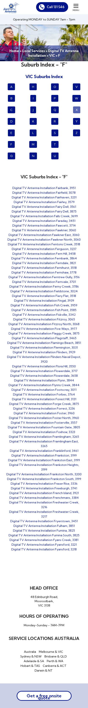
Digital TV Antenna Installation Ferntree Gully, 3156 (44, 277)
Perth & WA (55, 661)
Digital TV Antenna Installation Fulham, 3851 (44, 526)
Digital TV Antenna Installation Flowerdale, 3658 (44, 376)
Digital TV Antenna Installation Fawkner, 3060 (44, 230)
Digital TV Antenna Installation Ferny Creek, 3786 (44, 286)
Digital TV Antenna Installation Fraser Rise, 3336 (44, 484)
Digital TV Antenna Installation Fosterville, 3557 (44, 423)
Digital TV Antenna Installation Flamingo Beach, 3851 (44, 343)
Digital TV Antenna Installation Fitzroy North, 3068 (44, 324)
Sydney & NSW (31, 656)
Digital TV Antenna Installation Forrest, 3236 (44, 408)
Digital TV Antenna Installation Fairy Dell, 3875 (44, 211)
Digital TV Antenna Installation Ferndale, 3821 (44, 263)
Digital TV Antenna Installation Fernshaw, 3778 (44, 272)
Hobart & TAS (30, 666)
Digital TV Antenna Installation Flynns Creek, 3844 (44, 385)
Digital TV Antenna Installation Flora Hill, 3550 (44, 366)
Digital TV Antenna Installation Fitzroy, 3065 (44, 319)
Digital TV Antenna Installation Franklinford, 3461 (44, 451)
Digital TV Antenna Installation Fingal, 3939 (44, 300)
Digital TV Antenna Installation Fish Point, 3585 (44, 310)
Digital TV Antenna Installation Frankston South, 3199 (44, 479)
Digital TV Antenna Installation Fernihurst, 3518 (44, 268)
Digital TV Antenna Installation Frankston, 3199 (44, 455)
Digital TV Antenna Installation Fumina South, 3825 (44, 535)
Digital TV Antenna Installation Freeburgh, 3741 (44, 488)
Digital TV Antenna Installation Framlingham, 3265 (44, 437)
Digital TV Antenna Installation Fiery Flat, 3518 (44, 296)
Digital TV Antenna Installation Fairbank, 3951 (44, 188)
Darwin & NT (44, 670)
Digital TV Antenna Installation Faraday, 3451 (44, 221)
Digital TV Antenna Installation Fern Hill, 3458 (44, 254)
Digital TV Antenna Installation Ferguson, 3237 (44, 249)
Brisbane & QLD (55, 656)
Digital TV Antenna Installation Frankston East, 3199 (44, 460)
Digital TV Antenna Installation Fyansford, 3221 (44, 545)
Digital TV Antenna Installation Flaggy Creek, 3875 (44, 333)
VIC (52, 56)
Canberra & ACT (54, 666)
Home (14, 51)
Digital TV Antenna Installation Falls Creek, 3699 (44, 216)
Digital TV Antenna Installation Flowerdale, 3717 (44, 371)
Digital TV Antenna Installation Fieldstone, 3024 (44, 291)
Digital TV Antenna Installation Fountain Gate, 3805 (44, 427)
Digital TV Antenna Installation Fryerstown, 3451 (44, 521)
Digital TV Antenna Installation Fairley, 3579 (44, 202)
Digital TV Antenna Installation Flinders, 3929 (44, 352)
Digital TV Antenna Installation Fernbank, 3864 (44, 258)
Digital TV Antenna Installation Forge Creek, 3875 (44, 404)
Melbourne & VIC (51, 652)
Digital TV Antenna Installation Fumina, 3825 (44, 530)
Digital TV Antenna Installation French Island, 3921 (44, 493)
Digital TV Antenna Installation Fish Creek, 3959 (44, 305)
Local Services (33, 51)
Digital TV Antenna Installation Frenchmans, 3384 (44, 498)
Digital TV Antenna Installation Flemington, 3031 (44, 347)
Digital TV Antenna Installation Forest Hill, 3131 (44, 399)
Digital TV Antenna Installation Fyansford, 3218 (44, 549)
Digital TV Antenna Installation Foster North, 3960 (44, 418)
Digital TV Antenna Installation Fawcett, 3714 (44, 225)
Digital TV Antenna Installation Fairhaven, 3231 (44, 197)
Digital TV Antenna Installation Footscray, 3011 (44, 390)
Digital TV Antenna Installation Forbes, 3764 (44, 394)
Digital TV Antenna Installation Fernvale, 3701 (44, 282)
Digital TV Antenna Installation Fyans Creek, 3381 (44, 540)
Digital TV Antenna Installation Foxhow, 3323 (44, 432)
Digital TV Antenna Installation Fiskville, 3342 (44, 315)
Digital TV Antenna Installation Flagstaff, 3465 (44, 338)
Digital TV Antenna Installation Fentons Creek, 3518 (44, 244)
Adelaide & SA (34, 661)
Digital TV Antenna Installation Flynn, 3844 (44, 380)
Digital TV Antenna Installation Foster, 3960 (44, 413)
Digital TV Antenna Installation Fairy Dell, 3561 (44, 207)
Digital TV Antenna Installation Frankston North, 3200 (44, 474)
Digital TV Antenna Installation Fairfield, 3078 (44, 193)
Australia (30, 652)
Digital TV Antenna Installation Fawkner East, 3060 (44, 235)
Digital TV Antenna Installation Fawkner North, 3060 (44, 239)
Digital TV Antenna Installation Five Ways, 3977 (44, 329)
